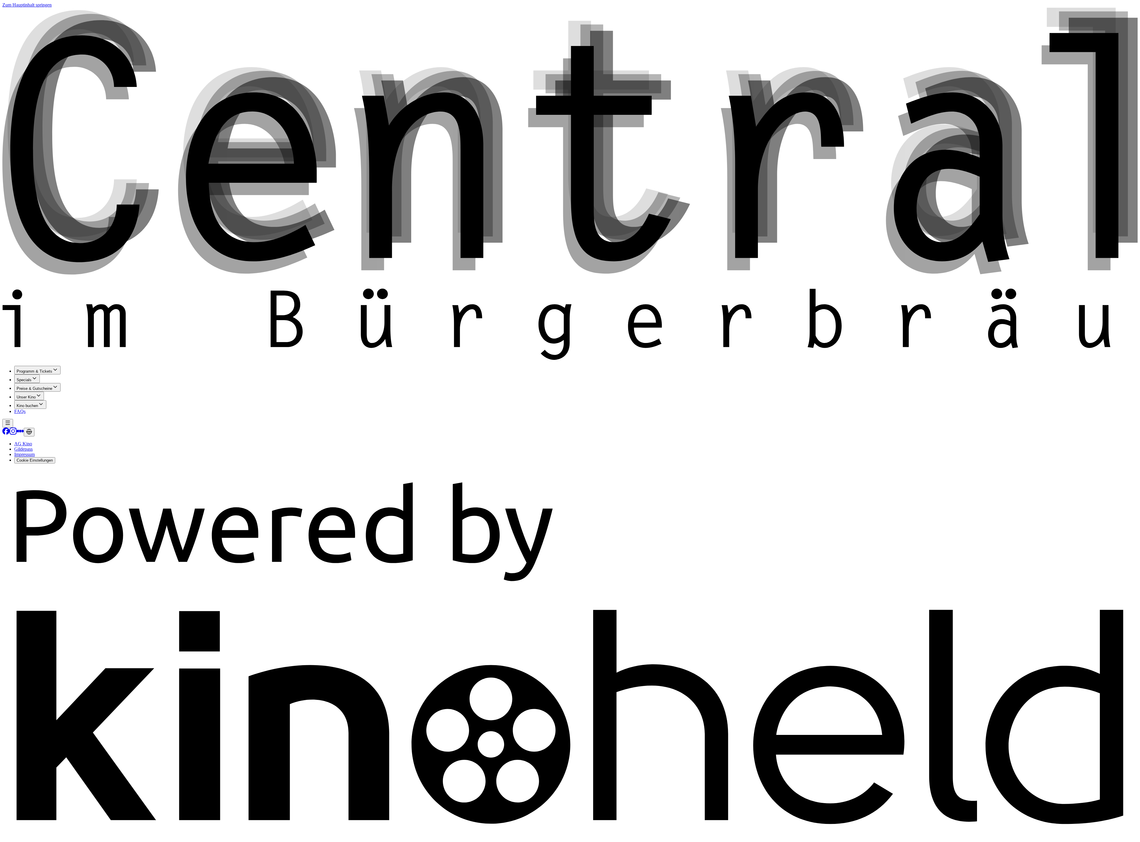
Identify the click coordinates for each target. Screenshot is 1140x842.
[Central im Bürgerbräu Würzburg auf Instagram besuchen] (13, 433)
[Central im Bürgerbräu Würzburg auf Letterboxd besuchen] (20, 433)
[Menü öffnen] (7, 423)
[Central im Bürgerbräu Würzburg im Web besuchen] (29, 432)
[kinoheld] (570, 836)
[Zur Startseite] (570, 184)
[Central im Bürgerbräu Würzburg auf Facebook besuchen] (6, 433)
